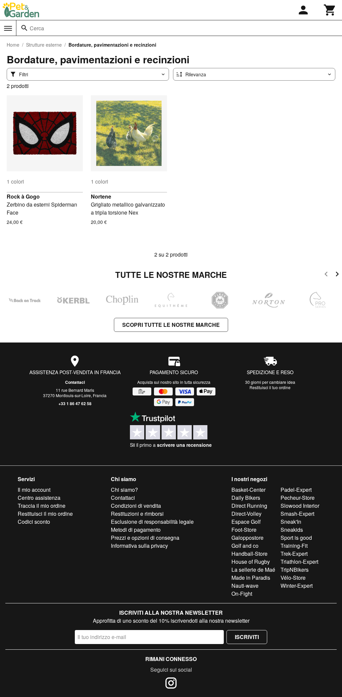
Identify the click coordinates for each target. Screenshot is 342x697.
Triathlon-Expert (299, 561)
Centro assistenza (39, 497)
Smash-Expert (297, 513)
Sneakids (292, 529)
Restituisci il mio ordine (45, 513)
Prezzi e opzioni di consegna (145, 537)
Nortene (101, 196)
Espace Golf (246, 521)
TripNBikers (295, 569)
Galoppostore (247, 537)
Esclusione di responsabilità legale (152, 521)
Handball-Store (249, 553)
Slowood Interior (300, 505)
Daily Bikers (245, 497)
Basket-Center (248, 489)
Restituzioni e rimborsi (137, 513)
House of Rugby (250, 561)
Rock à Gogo (23, 196)
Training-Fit (294, 545)
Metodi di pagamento (136, 529)
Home (13, 44)
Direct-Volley (246, 513)
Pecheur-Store (298, 497)
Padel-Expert (296, 489)
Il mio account (34, 489)
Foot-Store (243, 529)
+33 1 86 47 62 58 (75, 403)
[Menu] (8, 28)
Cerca (37, 28)
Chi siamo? (124, 489)
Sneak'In (291, 521)
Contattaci (75, 382)
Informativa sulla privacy (139, 545)
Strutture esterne (44, 44)
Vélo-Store (293, 577)
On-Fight (241, 593)
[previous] (326, 275)
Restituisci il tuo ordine (270, 387)
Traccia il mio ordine (41, 505)
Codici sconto (34, 521)
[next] (337, 275)
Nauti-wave (245, 585)
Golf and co (245, 545)
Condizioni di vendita (136, 505)
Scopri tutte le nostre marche (171, 325)
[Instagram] (171, 684)
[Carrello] (330, 10)
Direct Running (249, 505)
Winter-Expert (297, 585)
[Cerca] (24, 28)
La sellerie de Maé (253, 569)
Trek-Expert (294, 553)
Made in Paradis (250, 577)
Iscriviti (247, 637)
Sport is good (296, 537)
